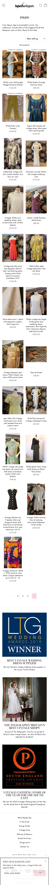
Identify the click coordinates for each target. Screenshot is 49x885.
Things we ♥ (25, 842)
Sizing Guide (24, 826)
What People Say (24, 817)
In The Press (24, 821)
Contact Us (24, 846)
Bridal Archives (24, 838)
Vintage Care (24, 830)
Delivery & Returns (24, 834)
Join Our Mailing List (24, 855)
